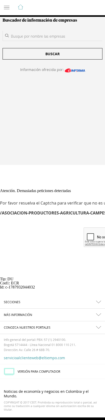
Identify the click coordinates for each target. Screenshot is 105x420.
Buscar (52, 53)
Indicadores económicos (86, 7)
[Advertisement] (52, 121)
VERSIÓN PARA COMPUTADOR (39, 371)
